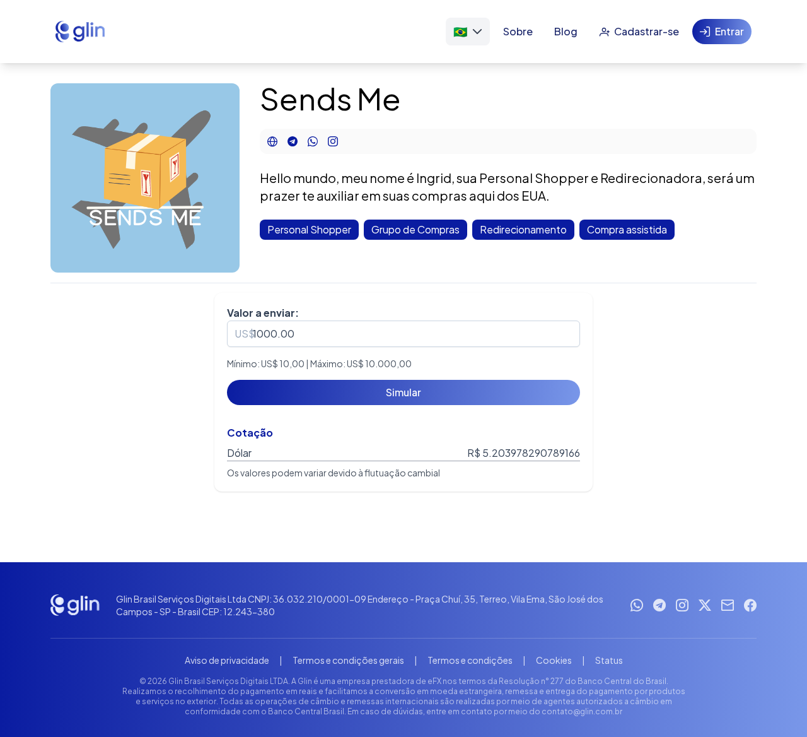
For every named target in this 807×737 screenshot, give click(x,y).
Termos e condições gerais (348, 660)
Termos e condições (470, 660)
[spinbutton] (403, 334)
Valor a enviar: (263, 312)
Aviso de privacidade (227, 660)
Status (609, 660)
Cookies (554, 660)
